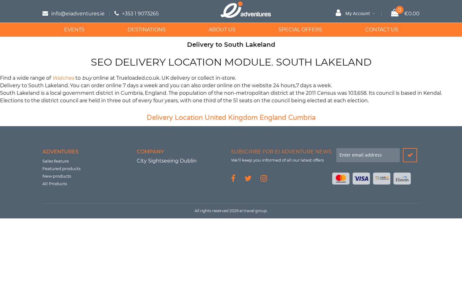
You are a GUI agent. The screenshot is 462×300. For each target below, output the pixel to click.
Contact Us (381, 30)
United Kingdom (231, 118)
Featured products (61, 168)
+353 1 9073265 (140, 14)
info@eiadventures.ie (78, 14)
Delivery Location (175, 118)
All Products (54, 183)
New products (56, 176)
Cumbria (302, 118)
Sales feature (55, 160)
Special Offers (300, 30)
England (273, 118)
